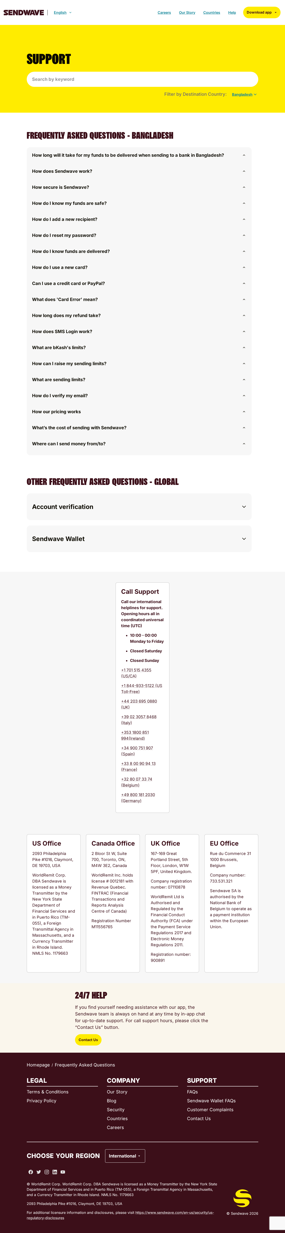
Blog (111, 1100)
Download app (259, 12)
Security (115, 1109)
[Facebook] (31, 1172)
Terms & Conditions (48, 1092)
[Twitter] (39, 1172)
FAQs (192, 1092)
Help (232, 12)
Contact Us (88, 1040)
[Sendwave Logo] (24, 12)
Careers (164, 12)
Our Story (187, 12)
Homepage (38, 1065)
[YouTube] (63, 1172)
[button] (139, 155)
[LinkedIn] (55, 1172)
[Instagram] (47, 1172)
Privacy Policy (41, 1100)
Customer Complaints (210, 1109)
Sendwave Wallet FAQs (211, 1100)
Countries (211, 12)
